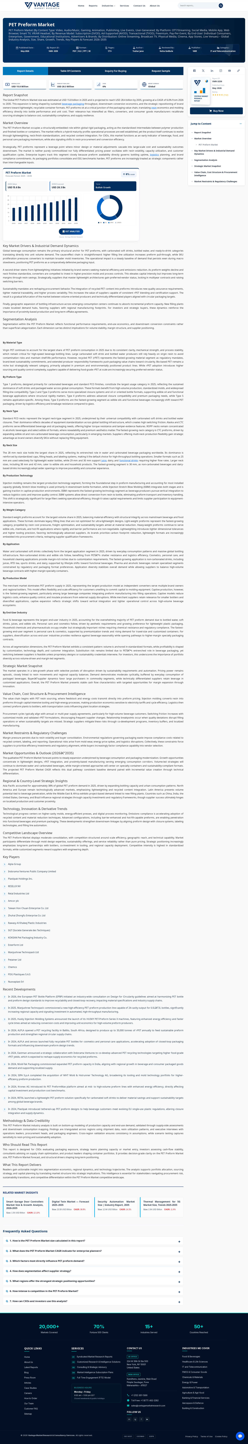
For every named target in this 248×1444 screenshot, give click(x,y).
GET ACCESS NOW (137, 741)
